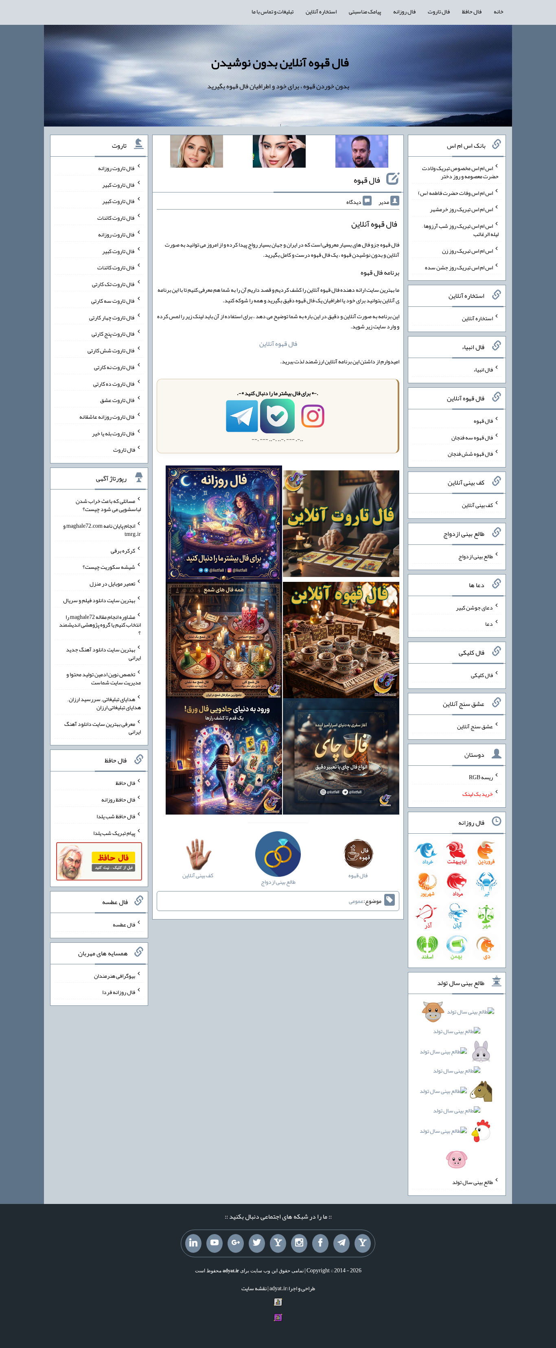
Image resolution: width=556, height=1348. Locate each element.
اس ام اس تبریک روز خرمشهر (461, 209)
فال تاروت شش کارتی (111, 350)
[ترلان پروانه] (279, 153)
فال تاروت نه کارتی (114, 367)
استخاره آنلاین (321, 11)
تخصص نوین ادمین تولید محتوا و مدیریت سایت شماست (103, 678)
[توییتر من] (257, 1243)
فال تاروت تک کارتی (113, 284)
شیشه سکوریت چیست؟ (109, 566)
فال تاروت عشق (117, 400)
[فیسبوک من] (320, 1243)
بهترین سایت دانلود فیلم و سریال (99, 600)
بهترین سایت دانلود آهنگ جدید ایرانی (103, 653)
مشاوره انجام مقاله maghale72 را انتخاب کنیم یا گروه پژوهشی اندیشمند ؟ (100, 624)
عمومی (356, 901)
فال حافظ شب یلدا (115, 816)
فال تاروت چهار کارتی (112, 317)
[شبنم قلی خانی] (196, 153)
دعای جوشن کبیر (474, 607)
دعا (489, 623)
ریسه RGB (481, 777)
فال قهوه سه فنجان (472, 437)
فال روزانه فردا (118, 992)
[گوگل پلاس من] (236, 1243)
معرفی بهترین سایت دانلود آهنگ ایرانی (102, 727)
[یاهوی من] (363, 1243)
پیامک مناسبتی (365, 11)
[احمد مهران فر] (361, 153)
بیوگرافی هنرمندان (114, 975)
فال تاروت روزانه (116, 168)
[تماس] (278, 1243)
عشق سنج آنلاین (475, 726)
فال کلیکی (482, 675)
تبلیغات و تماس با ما (272, 11)
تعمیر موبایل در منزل (112, 583)
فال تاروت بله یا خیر (113, 433)
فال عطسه (124, 924)
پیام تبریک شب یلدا (114, 832)
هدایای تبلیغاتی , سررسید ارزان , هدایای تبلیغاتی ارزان (104, 703)
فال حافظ (472, 11)
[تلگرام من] (341, 1243)
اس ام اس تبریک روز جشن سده (459, 267)
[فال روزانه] (224, 525)
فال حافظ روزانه (118, 799)
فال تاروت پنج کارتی (113, 333)
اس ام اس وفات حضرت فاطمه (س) (455, 192)
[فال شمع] (224, 641)
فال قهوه (367, 180)
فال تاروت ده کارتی (114, 383)
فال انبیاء (483, 369)
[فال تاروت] (341, 525)
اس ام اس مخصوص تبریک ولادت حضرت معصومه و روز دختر (460, 172)
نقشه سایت (254, 1288)
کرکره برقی (123, 550)
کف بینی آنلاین (477, 505)
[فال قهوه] (341, 641)
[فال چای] (341, 758)
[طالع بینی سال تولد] (457, 1088)
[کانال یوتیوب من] (214, 1243)
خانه (498, 11)
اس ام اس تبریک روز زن (467, 250)
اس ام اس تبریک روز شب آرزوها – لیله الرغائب (460, 230)
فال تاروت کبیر (118, 184)
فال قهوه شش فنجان (470, 453)
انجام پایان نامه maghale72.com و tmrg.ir (102, 530)
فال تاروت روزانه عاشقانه (107, 416)
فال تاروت (439, 11)
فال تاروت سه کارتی (113, 300)
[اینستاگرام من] (299, 1243)
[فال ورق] (224, 758)
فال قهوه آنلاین (278, 343)
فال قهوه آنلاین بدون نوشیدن (280, 62)
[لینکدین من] (193, 1243)
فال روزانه (404, 11)
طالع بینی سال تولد (472, 1182)
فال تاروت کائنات (116, 217)
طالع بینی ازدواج (475, 556)
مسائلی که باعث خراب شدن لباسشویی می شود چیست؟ (108, 505)
